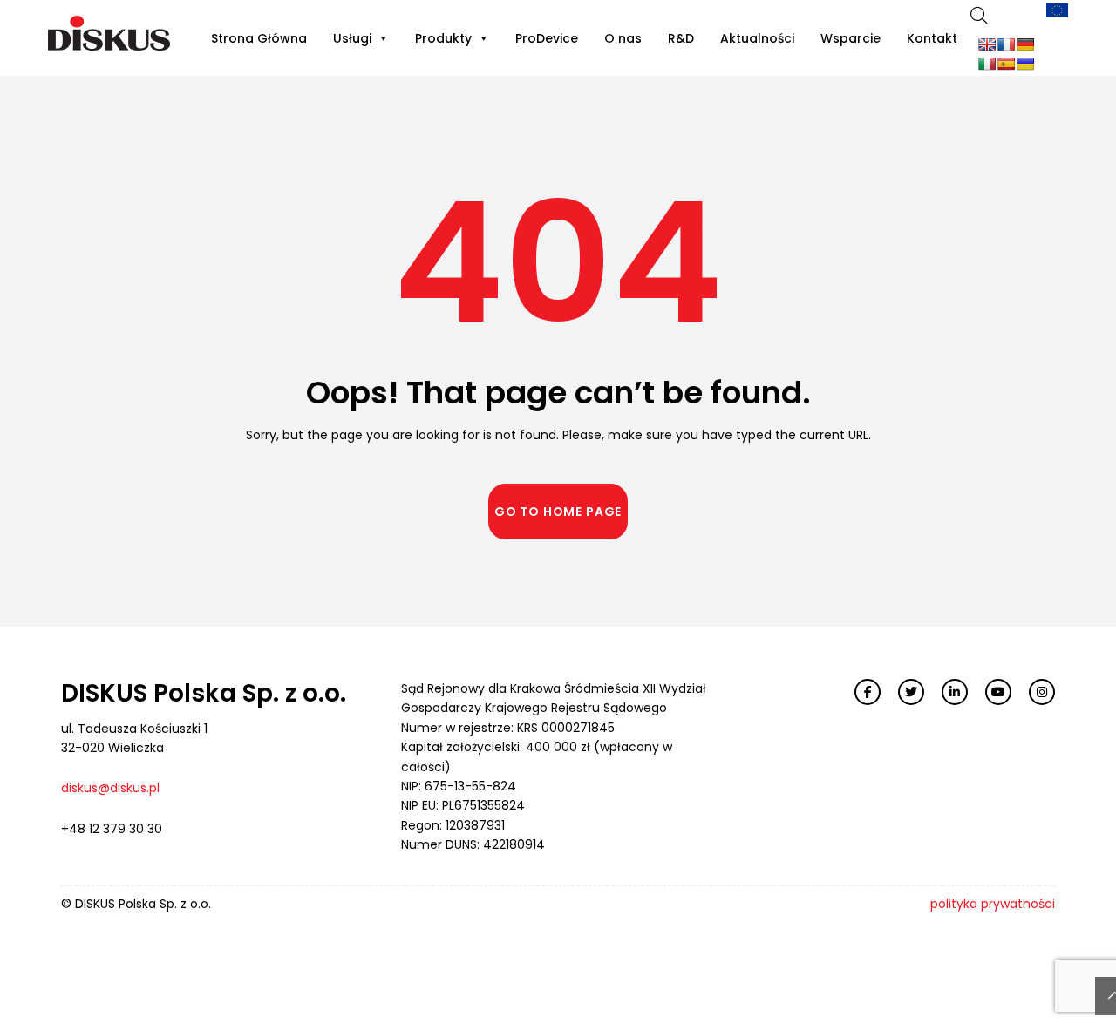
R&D (681, 38)
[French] (1006, 44)
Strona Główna (259, 38)
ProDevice (546, 38)
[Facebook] (867, 692)
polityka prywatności (992, 903)
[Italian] (987, 64)
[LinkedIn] (955, 692)
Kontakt (932, 38)
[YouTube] (998, 692)
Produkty (443, 38)
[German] (1025, 44)
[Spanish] (1006, 64)
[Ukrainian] (1025, 64)
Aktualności (757, 38)
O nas (623, 38)
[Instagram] (1042, 692)
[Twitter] (911, 692)
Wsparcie (850, 38)
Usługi (352, 38)
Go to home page (558, 511)
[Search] (979, 15)
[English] (987, 44)
